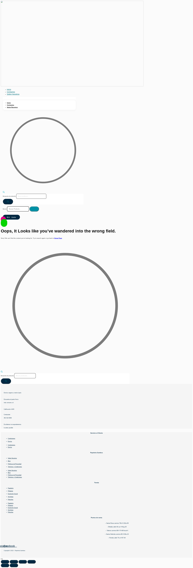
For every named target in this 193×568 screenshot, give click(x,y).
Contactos (11, 92)
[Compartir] (22, 562)
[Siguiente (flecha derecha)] (14, 565)
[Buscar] (8, 201)
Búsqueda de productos (9, 196)
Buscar (5, 209)
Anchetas (10, 496)
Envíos (10, 441)
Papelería (10, 488)
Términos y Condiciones (15, 467)
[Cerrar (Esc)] (31, 562)
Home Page (58, 238)
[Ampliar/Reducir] (5, 562)
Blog (9, 461)
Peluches (10, 499)
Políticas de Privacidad (14, 464)
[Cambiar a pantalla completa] (14, 562)
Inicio (9, 90)
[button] (39, 98)
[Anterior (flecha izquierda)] (5, 565)
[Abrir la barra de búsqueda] (4, 192)
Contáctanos (11, 438)
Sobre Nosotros (13, 94)
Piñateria (10, 491)
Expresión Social (13, 494)
